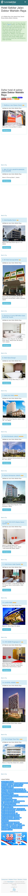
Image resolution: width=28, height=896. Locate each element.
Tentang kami (4, 879)
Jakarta (9, 24)
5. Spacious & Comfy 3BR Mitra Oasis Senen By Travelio (13, 316)
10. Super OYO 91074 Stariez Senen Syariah (13, 522)
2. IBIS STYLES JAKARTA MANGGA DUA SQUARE (13, 170)
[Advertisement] (14, 150)
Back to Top (4, 165)
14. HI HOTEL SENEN (9, 682)
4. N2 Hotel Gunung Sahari (10, 260)
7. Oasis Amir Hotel (8, 395)
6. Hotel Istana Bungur (9, 358)
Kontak (25, 879)
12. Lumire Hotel (7, 602)
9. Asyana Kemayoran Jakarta (11, 475)
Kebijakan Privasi (13, 879)
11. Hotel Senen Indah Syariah (11, 564)
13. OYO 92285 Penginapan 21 (11, 642)
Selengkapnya (6, 130)
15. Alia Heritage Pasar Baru (10, 739)
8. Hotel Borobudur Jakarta (10, 436)
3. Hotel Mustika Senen (9, 220)
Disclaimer (20, 879)
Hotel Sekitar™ (10, 881)
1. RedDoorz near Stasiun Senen (12, 105)
